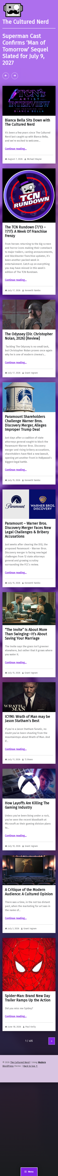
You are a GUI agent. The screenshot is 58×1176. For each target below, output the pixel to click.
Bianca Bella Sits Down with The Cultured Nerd (27, 122)
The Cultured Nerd (20, 1062)
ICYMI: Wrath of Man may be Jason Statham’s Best (27, 718)
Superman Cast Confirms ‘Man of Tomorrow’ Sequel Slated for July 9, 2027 (25, 49)
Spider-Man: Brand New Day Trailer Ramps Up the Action (27, 998)
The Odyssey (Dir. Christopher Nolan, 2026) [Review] (29, 336)
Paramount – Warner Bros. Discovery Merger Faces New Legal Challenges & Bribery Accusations (28, 529)
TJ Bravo (29, 759)
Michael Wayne (34, 159)
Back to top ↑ (30, 1066)
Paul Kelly (30, 1026)
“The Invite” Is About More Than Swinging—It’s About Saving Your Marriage (26, 633)
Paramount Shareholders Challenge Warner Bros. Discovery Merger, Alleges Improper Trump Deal (25, 423)
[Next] (14, 76)
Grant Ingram (31, 372)
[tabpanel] (29, 57)
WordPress (8, 1066)
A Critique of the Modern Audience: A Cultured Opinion (29, 891)
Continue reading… (16, 148)
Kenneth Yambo (33, 290)
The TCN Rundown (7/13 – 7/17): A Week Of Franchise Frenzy (26, 231)
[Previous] (5, 76)
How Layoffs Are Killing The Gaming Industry (27, 805)
